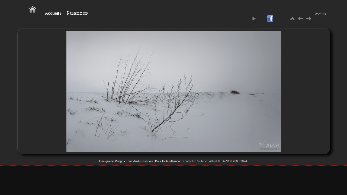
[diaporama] (253, 18)
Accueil (52, 13)
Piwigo (119, 161)
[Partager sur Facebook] (270, 18)
